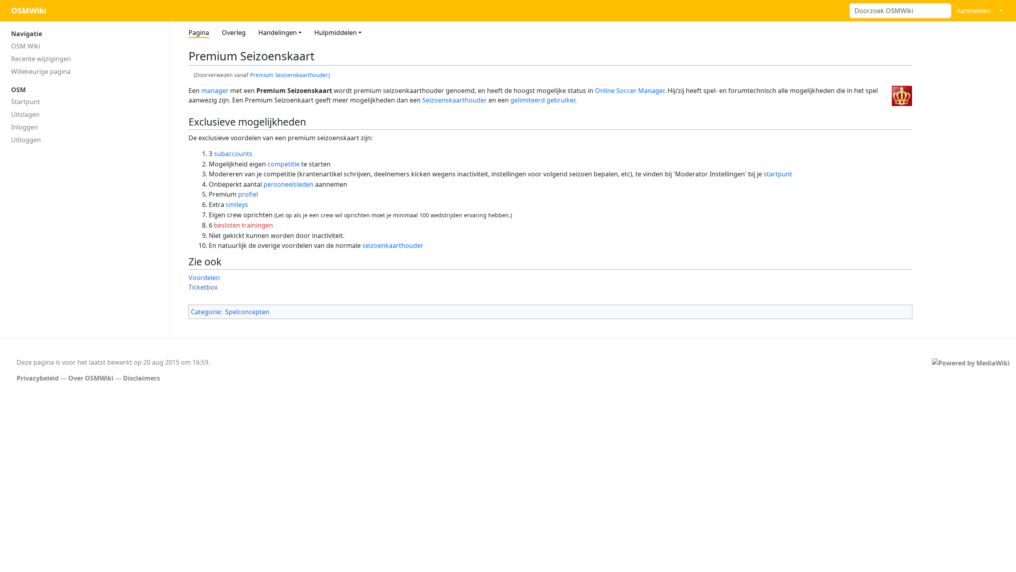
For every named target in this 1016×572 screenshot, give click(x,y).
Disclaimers (141, 378)
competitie (283, 164)
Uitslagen (25, 114)
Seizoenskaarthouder (454, 100)
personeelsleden (289, 184)
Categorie (205, 311)
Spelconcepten (247, 311)
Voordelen (204, 277)
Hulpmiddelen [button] (335, 32)
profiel (248, 194)
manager (215, 90)
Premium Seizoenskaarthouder (289, 75)
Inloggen (24, 127)
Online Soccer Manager (629, 90)
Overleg (234, 32)
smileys (237, 204)
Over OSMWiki (91, 378)
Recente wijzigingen (41, 58)
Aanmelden (973, 10)
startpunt (778, 174)
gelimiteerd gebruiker (542, 100)
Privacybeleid (38, 378)
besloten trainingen (243, 225)
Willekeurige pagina (41, 71)
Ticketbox (203, 287)
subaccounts (233, 153)
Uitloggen (26, 139)
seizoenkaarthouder (392, 245)
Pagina (199, 32)
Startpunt (25, 101)
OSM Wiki (25, 46)
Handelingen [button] (277, 32)
